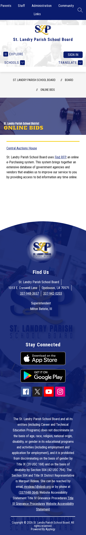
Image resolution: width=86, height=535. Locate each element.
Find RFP (60, 157)
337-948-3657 (29, 293)
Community (66, 6)
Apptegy (50, 529)
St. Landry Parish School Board (34, 80)
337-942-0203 (52, 293)
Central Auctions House (21, 148)
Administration (42, 6)
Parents (5, 6)
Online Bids (47, 89)
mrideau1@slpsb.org (37, 487)
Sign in (73, 55)
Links (37, 14)
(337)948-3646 (29, 492)
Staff (21, 6)
